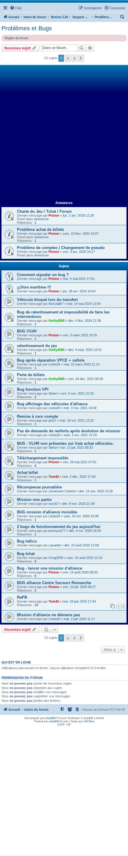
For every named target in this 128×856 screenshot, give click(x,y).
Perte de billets (31, 375)
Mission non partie (34, 499)
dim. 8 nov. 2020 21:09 (78, 503)
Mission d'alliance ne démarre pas (48, 615)
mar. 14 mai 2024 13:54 (84, 303)
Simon (53, 393)
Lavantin (55, 545)
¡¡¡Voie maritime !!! (34, 287)
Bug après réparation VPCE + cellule (51, 360)
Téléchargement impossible (42, 458)
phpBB (50, 718)
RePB (22, 597)
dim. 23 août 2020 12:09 (81, 545)
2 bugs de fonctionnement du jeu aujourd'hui (58, 526)
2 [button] (68, 58)
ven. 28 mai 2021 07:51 (79, 462)
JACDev (89, 721)
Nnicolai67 (56, 303)
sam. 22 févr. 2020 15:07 (81, 233)
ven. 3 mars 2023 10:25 (80, 335)
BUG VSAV (27, 331)
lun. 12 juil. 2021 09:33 (77, 447)
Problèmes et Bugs (26, 28)
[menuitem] (16, 8)
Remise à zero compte (37, 416)
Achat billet (27, 472)
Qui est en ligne (16, 662)
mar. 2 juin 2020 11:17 (79, 619)
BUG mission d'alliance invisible (47, 512)
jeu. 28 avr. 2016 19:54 (79, 291)
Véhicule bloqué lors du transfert (47, 299)
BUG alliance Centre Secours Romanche (54, 583)
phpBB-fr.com (58, 721)
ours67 (54, 503)
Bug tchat (26, 553)
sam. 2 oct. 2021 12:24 (80, 435)
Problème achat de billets (40, 229)
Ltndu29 (54, 364)
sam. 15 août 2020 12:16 (84, 557)
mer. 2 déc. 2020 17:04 (79, 476)
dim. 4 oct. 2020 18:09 (85, 530)
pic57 (52, 420)
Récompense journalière (39, 487)
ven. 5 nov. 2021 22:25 (77, 393)
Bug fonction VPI (33, 389)
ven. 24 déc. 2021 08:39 (85, 379)
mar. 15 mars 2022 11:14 (81, 364)
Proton (54, 215)
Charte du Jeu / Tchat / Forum (44, 211)
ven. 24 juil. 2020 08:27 (79, 587)
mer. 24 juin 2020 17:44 (79, 601)
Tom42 (54, 476)
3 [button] (74, 58)
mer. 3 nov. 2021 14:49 (80, 408)
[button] (81, 58)
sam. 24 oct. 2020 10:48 (81, 516)
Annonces (41, 219)
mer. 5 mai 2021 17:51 (79, 278)
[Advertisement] (64, 133)
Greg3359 (56, 557)
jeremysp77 (57, 530)
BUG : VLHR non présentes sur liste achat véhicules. (65, 443)
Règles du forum (16, 38)
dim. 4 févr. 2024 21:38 (84, 320)
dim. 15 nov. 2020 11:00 (96, 491)
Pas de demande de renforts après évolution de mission (68, 431)
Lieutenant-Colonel (62, 491)
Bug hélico (27, 541)
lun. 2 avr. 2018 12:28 (78, 215)
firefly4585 (57, 320)
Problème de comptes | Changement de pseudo (61, 247)
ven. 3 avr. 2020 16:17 (79, 251)
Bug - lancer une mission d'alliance (49, 568)
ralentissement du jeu (37, 345)
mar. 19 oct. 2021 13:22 (77, 420)
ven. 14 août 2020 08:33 (80, 572)
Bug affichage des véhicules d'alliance (52, 404)
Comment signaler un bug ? (43, 274)
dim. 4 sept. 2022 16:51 (85, 349)
